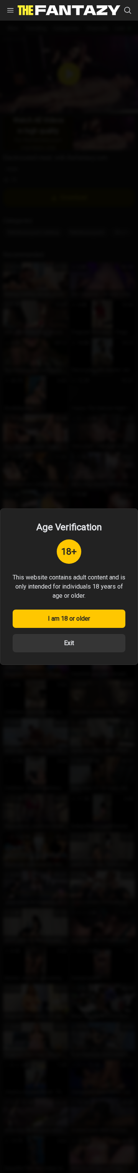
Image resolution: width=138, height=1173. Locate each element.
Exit (69, 643)
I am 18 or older (69, 618)
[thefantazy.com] (69, 10)
